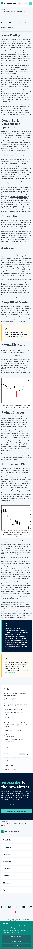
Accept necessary (16, 936)
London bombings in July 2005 (18, 487)
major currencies (6, 224)
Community (6, 868)
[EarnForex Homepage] (9, 3)
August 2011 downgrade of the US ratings (13, 443)
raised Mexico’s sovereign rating (10, 437)
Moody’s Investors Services (15, 433)
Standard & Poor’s (19, 428)
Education (6, 883)
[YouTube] (2, 907)
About (5, 890)
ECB (5, 174)
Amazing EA (24, 670)
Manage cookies (16, 941)
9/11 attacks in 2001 (9, 468)
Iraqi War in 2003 (13, 472)
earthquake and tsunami (16, 357)
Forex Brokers (7, 840)
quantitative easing (8, 146)
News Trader (11, 672)
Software (6, 876)
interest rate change (14, 286)
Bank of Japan (14, 228)
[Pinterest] (9, 907)
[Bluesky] (30, 907)
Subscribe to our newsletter (16, 811)
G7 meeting (7, 49)
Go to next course (10, 769)
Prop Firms (6, 854)
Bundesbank (11, 165)
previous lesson (20, 336)
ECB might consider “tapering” (18, 196)
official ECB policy (23, 187)
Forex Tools (7, 847)
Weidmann (15, 168)
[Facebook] (23, 907)
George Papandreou (7, 54)
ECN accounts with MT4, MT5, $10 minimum (15, 11)
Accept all (16, 945)
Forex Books (7, 861)
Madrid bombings (15, 491)
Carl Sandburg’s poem (19, 563)
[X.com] (16, 907)
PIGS (21, 595)
